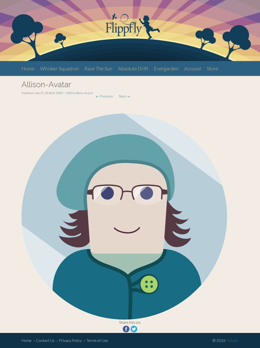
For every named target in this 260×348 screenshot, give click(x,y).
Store (212, 68)
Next (124, 96)
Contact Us (45, 340)
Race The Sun (98, 68)
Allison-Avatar (84, 93)
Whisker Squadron (59, 68)
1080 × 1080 (64, 93)
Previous (104, 96)
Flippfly (232, 340)
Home (28, 68)
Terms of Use (97, 340)
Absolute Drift (133, 68)
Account (192, 68)
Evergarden (166, 68)
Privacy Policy (70, 340)
